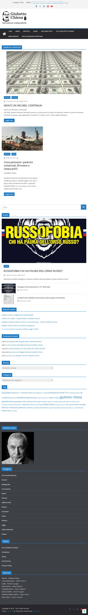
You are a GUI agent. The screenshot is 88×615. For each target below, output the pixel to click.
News (17, 31)
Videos (4, 534)
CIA (42, 393)
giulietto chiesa (71, 397)
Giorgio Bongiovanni (42, 398)
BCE (34, 393)
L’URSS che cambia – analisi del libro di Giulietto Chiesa (21, 318)
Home (4, 557)
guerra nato (62, 402)
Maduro (32, 405)
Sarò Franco (6, 597)
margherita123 (22, 101)
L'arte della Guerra (8, 581)
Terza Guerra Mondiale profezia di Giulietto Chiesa (25, 345)
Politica (14, 97)
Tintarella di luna (7, 589)
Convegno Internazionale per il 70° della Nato (33, 287)
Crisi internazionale (73, 393)
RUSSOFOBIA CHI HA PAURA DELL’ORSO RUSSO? (33, 271)
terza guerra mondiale (53, 408)
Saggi (35, 31)
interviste (5, 512)
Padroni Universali (9, 407)
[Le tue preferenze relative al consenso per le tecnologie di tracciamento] (84, 611)
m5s (27, 404)
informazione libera (15, 405)
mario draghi (39, 405)
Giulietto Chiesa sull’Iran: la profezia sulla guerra (48, 2)
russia (29, 407)
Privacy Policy (7, 566)
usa (75, 408)
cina (45, 393)
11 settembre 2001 (25, 393)
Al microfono (6, 586)
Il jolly (4, 584)
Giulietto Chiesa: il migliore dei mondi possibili (17, 315)
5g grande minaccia (10, 392)
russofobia (35, 408)
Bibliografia (14, 36)
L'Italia (23, 405)
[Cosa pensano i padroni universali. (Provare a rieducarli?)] (22, 139)
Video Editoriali (7, 530)
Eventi (6, 266)
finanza (4, 498)
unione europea (66, 408)
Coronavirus (53, 392)
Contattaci (5, 552)
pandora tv (21, 407)
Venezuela (80, 408)
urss (73, 408)
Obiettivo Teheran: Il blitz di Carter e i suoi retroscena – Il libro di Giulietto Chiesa (29, 322)
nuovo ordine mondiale (77, 404)
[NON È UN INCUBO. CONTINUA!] (44, 72)
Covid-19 (63, 392)
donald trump (23, 397)
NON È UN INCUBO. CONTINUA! (23, 105)
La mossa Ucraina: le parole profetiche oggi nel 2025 (20, 329)
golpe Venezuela (42, 402)
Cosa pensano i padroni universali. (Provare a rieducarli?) (18, 165)
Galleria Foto (46, 31)
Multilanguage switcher (32, 36)
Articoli (26, 31)
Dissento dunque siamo (10, 594)
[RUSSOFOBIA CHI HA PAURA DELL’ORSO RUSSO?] (44, 241)
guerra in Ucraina (53, 402)
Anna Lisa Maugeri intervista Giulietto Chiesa (27, 352)
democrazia (13, 398)
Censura (38, 393)
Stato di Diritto (7, 592)
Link (10, 31)
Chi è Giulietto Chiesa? (65, 31)
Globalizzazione (31, 402)
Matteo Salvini (48, 404)
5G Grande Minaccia (9, 475)
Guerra (4, 507)
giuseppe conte (20, 402)
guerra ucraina (71, 402)
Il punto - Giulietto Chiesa (10, 578)
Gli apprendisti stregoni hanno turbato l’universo (25, 341)
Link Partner (6, 561)
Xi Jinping (14, 411)
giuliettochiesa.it (8, 401)
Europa (33, 397)
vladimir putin (6, 411)
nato (67, 405)
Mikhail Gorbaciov (60, 404)
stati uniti (43, 408)
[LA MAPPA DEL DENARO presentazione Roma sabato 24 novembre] (9, 299)
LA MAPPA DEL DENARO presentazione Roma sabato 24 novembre (41, 298)
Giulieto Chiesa (54, 398)
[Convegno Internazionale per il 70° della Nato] (9, 288)
